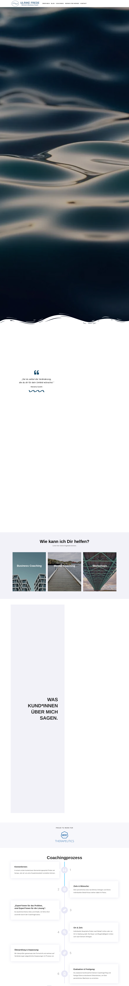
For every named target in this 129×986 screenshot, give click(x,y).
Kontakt (83, 3)
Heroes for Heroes (72, 3)
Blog (53, 3)
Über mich (46, 3)
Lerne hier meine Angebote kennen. (64, 546)
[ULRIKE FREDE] (26, 3)
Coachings (60, 3)
